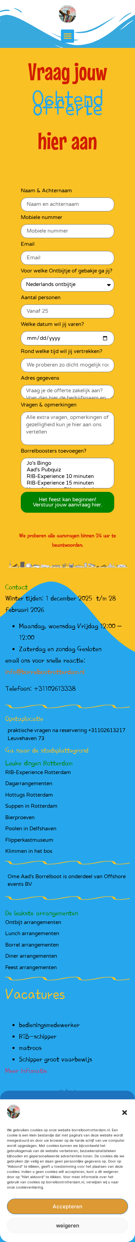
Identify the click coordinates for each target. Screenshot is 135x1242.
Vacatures (35, 994)
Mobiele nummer (41, 217)
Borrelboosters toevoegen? (53, 451)
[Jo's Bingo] (66, 463)
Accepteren (67, 1206)
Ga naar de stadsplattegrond (46, 750)
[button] (124, 1112)
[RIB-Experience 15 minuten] (66, 483)
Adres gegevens (40, 378)
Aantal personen (41, 298)
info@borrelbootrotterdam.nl (44, 671)
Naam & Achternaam (46, 191)
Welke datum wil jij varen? (52, 324)
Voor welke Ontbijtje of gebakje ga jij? (66, 271)
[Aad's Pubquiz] (66, 470)
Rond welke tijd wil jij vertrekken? (61, 351)
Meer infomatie (26, 1070)
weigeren (67, 1225)
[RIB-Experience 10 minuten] (66, 476)
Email (28, 244)
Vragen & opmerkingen (48, 405)
